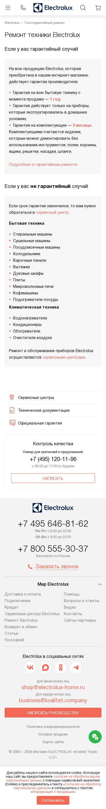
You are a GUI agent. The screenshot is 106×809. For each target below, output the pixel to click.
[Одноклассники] (60, 667)
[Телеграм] (75, 667)
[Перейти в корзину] (98, 7)
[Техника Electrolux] (53, 7)
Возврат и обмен (21, 627)
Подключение (17, 601)
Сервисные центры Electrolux (32, 614)
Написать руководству (53, 713)
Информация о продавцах (52, 792)
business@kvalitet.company (53, 700)
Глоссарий (14, 640)
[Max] (45, 667)
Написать (53, 478)
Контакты (73, 614)
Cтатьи (11, 633)
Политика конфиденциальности (53, 727)
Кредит (12, 607)
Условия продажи (53, 734)
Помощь (72, 594)
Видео (70, 607)
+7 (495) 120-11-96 (53, 459)
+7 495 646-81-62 (53, 523)
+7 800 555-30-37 (53, 548)
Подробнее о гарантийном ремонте (43, 164)
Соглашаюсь (53, 800)
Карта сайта (53, 742)
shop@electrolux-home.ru (53, 687)
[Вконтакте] (30, 667)
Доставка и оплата (23, 594)
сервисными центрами (63, 357)
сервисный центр (52, 212)
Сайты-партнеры (80, 620)
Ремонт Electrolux (21, 620)
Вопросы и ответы (81, 601)
